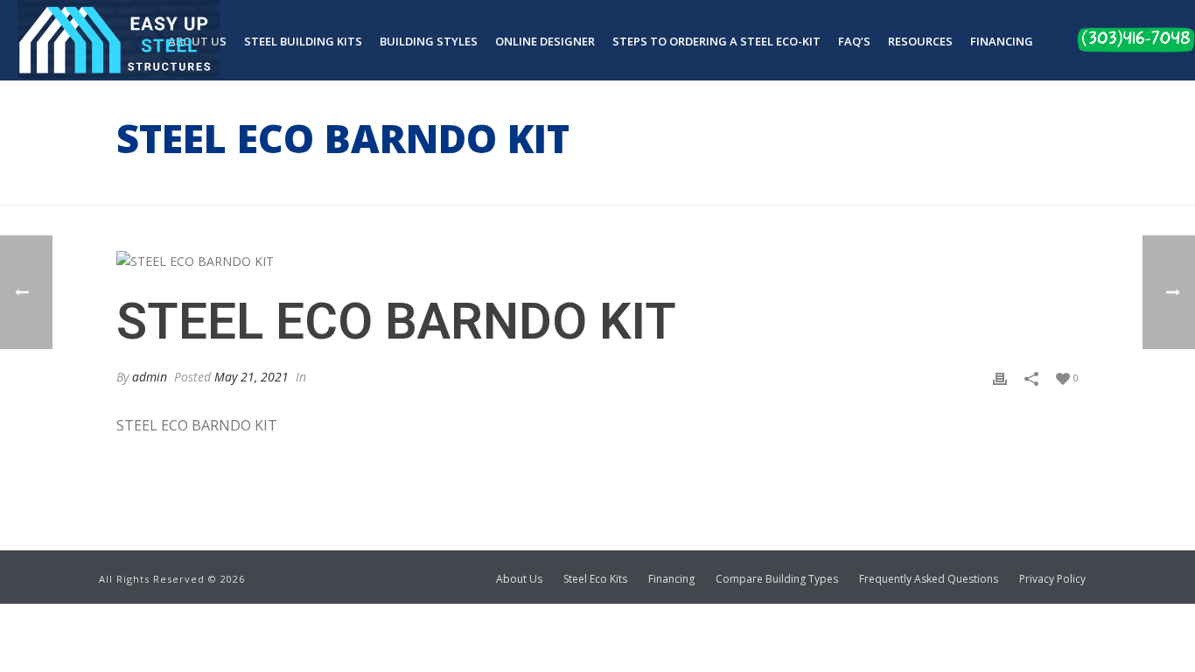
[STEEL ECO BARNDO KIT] (597, 260)
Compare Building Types (777, 579)
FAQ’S (854, 41)
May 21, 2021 (251, 376)
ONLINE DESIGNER (545, 41)
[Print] (1000, 377)
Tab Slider (899, 188)
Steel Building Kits (303, 41)
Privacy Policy (1052, 579)
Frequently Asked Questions (928, 579)
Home (841, 188)
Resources (920, 41)
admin (149, 376)
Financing (1001, 41)
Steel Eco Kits (595, 579)
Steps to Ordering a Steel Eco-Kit (716, 41)
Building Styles (429, 41)
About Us (519, 579)
